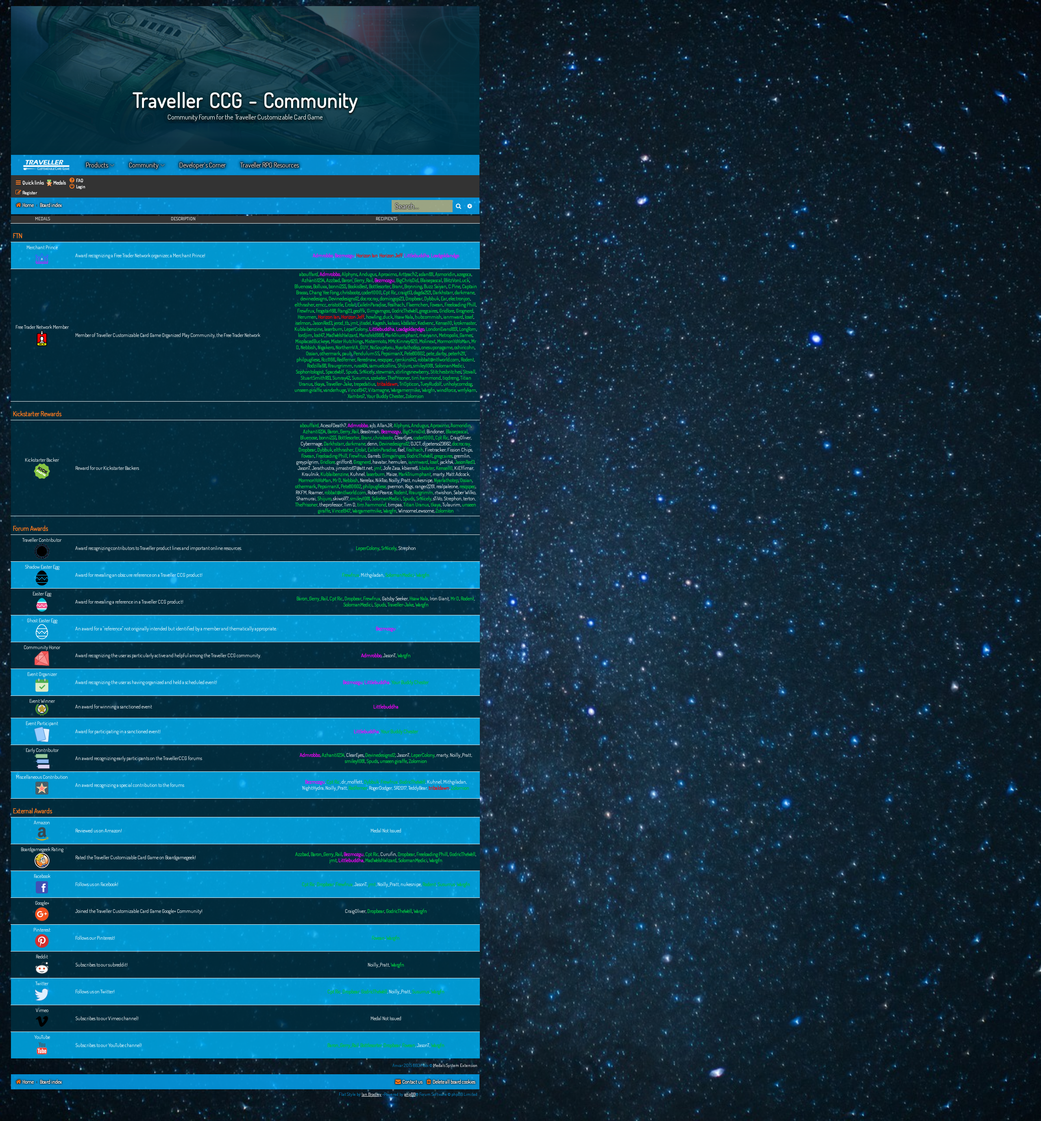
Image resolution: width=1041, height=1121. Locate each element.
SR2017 (400, 788)
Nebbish (308, 347)
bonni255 (337, 286)
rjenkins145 (405, 359)
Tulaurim (451, 505)
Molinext (427, 341)
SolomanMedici (449, 366)
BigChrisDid (407, 280)
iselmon (303, 323)
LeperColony (356, 329)
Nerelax (367, 480)
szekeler (378, 378)
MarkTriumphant (401, 335)
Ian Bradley (371, 1094)
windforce (446, 390)
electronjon (459, 298)
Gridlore (446, 311)
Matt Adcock (457, 474)
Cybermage (311, 444)
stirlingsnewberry (412, 372)
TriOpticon (409, 384)
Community (144, 165)
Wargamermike (405, 390)
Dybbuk (431, 298)
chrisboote (350, 292)
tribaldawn (387, 384)
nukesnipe (422, 480)
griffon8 (344, 462)
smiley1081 (423, 366)
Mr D (337, 480)
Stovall (469, 372)
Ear (444, 298)
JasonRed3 (322, 323)
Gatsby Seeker (395, 598)
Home (46, 165)
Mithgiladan (372, 575)
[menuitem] (76, 180)
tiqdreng (450, 378)
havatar (379, 462)
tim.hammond (426, 378)
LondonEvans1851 (441, 329)
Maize (391, 474)
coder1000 (371, 292)
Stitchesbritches (445, 372)
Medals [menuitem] (59, 183)
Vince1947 (357, 390)
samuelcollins (382, 366)
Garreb (374, 456)
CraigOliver (460, 437)
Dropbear (413, 298)
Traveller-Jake (339, 384)
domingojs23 (392, 298)
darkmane (465, 292)
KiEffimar (463, 468)
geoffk (359, 311)
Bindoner (435, 431)
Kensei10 (444, 323)
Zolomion (414, 396)
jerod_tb (341, 323)
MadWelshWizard (341, 335)
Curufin (388, 854)
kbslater (408, 323)
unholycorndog (457, 384)
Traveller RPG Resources (269, 165)
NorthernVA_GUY (351, 347)
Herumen (307, 317)
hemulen (397, 462)
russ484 (361, 366)
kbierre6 (410, 468)
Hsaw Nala (403, 317)
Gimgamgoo (378, 311)
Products (97, 165)
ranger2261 (425, 486)
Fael (401, 450)
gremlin (462, 456)
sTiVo (437, 498)
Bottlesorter (379, 286)
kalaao (393, 323)
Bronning (413, 286)
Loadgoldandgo (445, 255)
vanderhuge (334, 390)
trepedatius (364, 384)
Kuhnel (357, 474)
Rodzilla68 (316, 366)
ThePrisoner (399, 378)
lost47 (319, 335)
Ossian (312, 353)
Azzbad (333, 280)
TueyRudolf (431, 384)
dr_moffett (352, 782)
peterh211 (456, 353)
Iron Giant (439, 598)
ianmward (453, 317)
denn (372, 444)
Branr (397, 286)
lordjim (305, 335)
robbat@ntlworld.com (438, 359)
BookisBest (357, 286)
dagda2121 (422, 292)
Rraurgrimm (340, 366)
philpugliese (308, 359)
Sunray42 (341, 378)
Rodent (467, 359)
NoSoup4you (382, 347)
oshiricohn (464, 347)
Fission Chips (459, 450)
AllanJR (384, 425)
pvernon (395, 486)
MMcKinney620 (403, 341)
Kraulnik (310, 474)
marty (438, 474)
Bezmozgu (345, 255)
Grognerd (464, 311)
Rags (409, 486)
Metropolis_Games (456, 335)
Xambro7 (356, 396)
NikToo (381, 480)
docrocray (369, 298)
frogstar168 (326, 311)
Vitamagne (378, 390)
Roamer (315, 492)
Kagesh (379, 323)
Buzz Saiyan (435, 286)
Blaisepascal (431, 280)
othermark (330, 353)
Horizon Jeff (391, 255)
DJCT (416, 444)
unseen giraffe (308, 390)
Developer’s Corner (202, 165)
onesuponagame (437, 347)
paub (347, 353)
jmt (354, 323)
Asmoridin (445, 274)
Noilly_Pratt (399, 480)
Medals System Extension (455, 1065)
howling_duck (379, 317)
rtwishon (443, 492)
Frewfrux (305, 311)
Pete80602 (414, 353)
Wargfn (428, 390)
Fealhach (396, 305)
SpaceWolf (334, 372)
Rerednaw (366, 359)
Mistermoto (375, 341)
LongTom (467, 329)
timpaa (395, 505)
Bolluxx (320, 286)
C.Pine (454, 286)
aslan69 (426, 274)
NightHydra (313, 788)
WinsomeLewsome (416, 511)
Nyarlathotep (407, 347)
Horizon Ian (367, 255)
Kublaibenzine (308, 329)
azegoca (464, 274)
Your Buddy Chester (385, 396)
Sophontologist (310, 372)
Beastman (369, 431)
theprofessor (330, 505)
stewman (385, 372)
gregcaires (428, 311)
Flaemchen (417, 305)
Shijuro (404, 366)
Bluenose (302, 286)
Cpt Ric (389, 292)
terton (469, 498)
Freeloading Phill (460, 305)
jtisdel (365, 323)
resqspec (385, 359)
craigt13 (405, 292)
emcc (321, 305)
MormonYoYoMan (453, 341)
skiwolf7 (340, 498)
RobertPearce (380, 492)
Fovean (436, 305)
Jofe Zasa (391, 468)
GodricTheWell (405, 311)
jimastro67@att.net (354, 468)
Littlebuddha (416, 255)
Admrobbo (323, 255)
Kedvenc (426, 323)
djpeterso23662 (436, 444)
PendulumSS (366, 353)
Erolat (350, 305)
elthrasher (304, 305)
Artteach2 (408, 274)
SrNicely (367, 372)
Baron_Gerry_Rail (357, 280)
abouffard (308, 274)
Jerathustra (323, 468)
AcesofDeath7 (333, 425)
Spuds (351, 372)
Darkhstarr (443, 292)
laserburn (333, 329)
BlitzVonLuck (456, 280)
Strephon (453, 498)
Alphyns (349, 274)
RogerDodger (380, 788)
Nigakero (326, 347)
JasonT (304, 468)
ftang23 (345, 311)
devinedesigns (314, 298)
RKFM (301, 492)
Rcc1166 (328, 359)
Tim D (349, 505)
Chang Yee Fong (324, 292)
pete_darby (436, 353)
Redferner (346, 359)
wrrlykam (466, 390)
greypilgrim (307, 462)
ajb (372, 425)
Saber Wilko (464, 492)
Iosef (469, 317)
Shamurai (306, 498)
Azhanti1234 (313, 280)
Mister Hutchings (347, 341)
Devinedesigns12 (344, 298)
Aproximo (387, 274)
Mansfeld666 (371, 335)
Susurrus (360, 378)
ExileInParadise (371, 305)
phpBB (410, 1094)
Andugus (368, 274)
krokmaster (465, 323)
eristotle (335, 305)
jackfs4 (446, 462)
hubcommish (428, 317)
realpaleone (447, 486)
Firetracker (435, 450)
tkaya (319, 384)
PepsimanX (392, 353)
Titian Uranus (416, 505)
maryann (428, 335)
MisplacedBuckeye (312, 341)
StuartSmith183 (316, 378)
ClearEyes (403, 437)
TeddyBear (417, 788)
